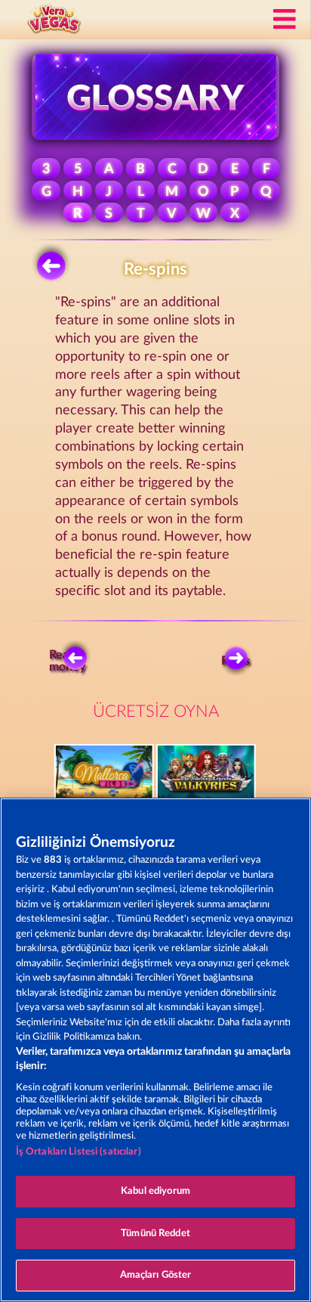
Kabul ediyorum (155, 1191)
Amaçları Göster (156, 1275)
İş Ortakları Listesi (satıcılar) (78, 1152)
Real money (67, 661)
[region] (155, 1050)
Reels (235, 661)
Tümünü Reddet (155, 1233)
